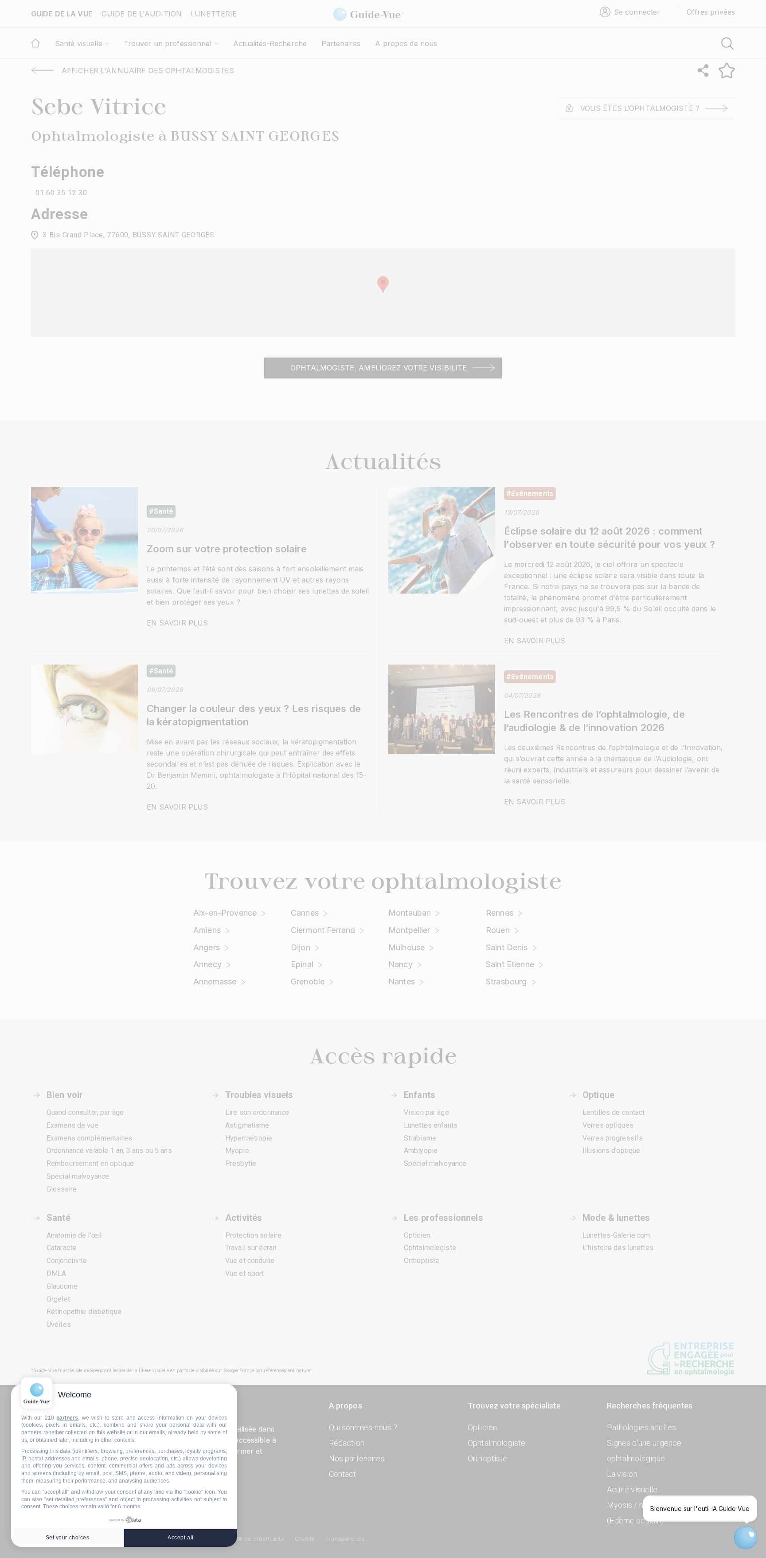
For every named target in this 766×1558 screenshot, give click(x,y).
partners (67, 1418)
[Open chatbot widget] (745, 1537)
